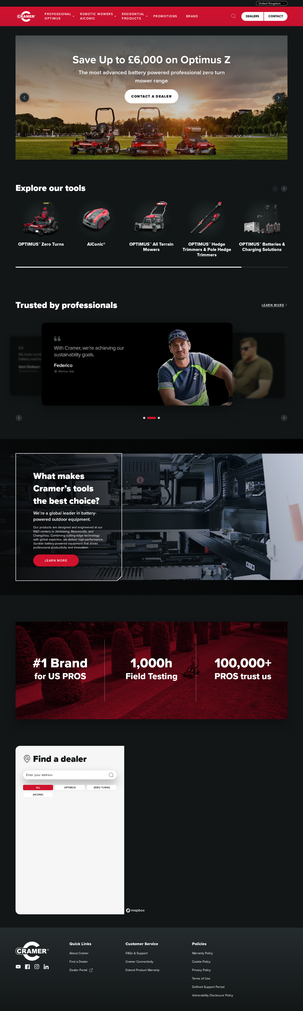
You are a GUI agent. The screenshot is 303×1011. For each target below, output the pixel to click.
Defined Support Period (208, 987)
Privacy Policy (201, 970)
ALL (38, 787)
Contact (275, 16)
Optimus (70, 787)
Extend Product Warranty (142, 970)
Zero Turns (102, 787)
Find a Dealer (78, 961)
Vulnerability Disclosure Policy (212, 995)
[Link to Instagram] (36, 966)
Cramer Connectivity (139, 961)
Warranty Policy (202, 953)
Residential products (133, 16)
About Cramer (79, 953)
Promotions (165, 16)
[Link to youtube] (18, 966)
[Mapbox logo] (135, 910)
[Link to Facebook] (27, 966)
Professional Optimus (58, 16)
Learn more (273, 305)
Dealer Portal (78, 970)
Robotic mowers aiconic (96, 16)
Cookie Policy (201, 961)
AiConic (38, 794)
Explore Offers (151, 96)
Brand (192, 16)
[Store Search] (111, 775)
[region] (205, 830)
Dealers (252, 16)
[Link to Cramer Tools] (26, 16)
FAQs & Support (137, 953)
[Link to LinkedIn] (46, 966)
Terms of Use (201, 978)
